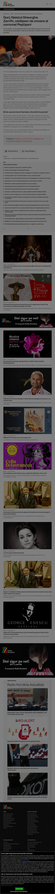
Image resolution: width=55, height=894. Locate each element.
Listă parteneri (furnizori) (7, 885)
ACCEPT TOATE (19, 888)
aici (40, 867)
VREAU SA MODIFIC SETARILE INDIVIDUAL (19, 891)
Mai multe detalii (25, 860)
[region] (27, 873)
